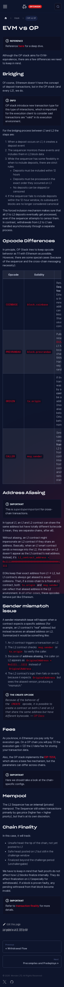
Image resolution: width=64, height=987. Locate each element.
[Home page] (6, 18)
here (21, 46)
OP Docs (39, 715)
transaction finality (27, 905)
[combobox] (57, 6)
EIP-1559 (49, 757)
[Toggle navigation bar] (5, 6)
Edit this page (13, 924)
